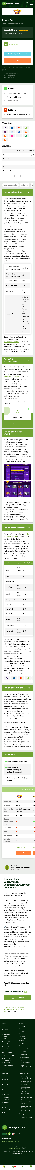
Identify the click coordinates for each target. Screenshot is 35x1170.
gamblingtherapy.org (15, 1148)
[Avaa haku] (27, 3)
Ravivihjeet (24, 1054)
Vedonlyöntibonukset (25, 1114)
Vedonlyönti (5, 1073)
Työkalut (21, 1040)
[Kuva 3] (29, 789)
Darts (5, 1082)
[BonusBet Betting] (23, 796)
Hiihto (5, 1089)
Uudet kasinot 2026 (9, 1055)
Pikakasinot (7, 1062)
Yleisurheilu (7, 1110)
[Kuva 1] (25, 789)
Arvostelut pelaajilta (10, 185)
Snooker (6, 1104)
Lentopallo (7, 1099)
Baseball (6, 1079)
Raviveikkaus (23, 1034)
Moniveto (22, 1026)
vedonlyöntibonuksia (11, 342)
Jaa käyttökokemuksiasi (19, 54)
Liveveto (21, 1029)
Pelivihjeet (24, 1051)
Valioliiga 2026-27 (26, 1110)
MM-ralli (6, 1112)
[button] (31, 3)
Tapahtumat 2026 (24, 1073)
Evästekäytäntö (8, 1049)
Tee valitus (6, 1044)
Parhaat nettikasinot (7, 1052)
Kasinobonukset (8, 1065)
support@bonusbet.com (12, 377)
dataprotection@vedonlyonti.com (11, 1141)
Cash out (21, 1043)
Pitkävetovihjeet (25, 1049)
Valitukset (24, 185)
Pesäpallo (6, 1102)
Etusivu (4, 1023)
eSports (6, 1084)
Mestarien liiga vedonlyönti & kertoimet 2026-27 (26, 1093)
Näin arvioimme (8, 1039)
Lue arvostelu (20, 847)
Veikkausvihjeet (23, 1046)
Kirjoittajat (7, 1041)
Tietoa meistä (7, 1032)
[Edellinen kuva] (14, 176)
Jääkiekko (6, 1094)
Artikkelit (6, 1027)
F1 (4, 1087)
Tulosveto (22, 1023)
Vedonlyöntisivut (24, 1057)
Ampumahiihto (8, 1077)
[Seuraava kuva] (20, 176)
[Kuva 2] (27, 789)
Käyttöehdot (7, 1046)
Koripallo (6, 1097)
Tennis (5, 1107)
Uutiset (6, 1029)
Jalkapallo (6, 1092)
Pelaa (17, 60)
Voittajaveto (22, 1031)
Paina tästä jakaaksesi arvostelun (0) (16, 984)
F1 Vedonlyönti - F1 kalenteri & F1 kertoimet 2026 (26, 1082)
